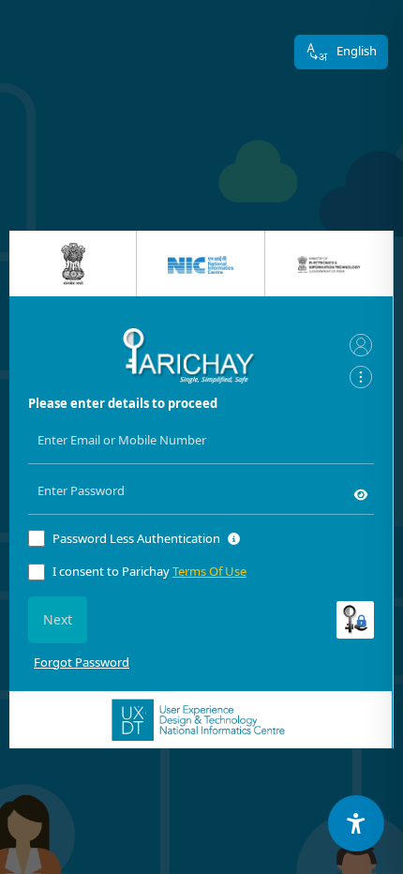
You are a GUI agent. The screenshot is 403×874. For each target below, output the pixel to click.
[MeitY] (329, 263)
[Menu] (361, 376)
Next (57, 619)
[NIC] (200, 263)
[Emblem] (73, 264)
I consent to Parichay (149, 571)
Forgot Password (81, 662)
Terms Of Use (209, 571)
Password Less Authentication (136, 538)
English (356, 50)
